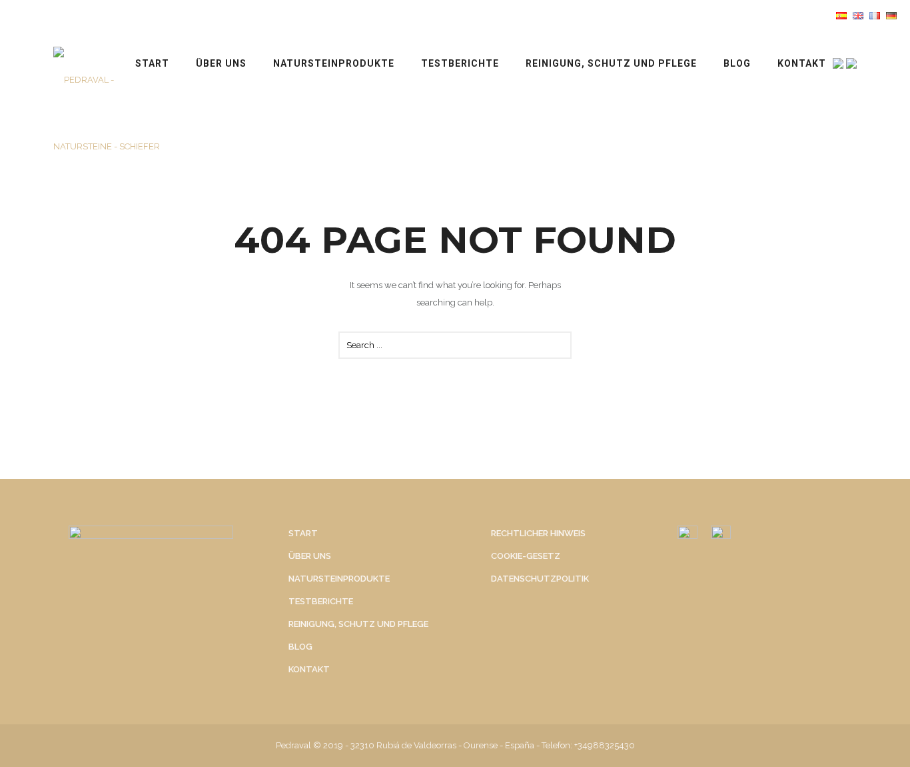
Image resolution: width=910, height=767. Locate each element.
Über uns (221, 63)
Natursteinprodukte (333, 63)
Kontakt (801, 63)
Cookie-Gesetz (525, 556)
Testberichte (460, 63)
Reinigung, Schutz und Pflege (611, 63)
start (152, 63)
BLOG (737, 63)
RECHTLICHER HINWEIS (538, 533)
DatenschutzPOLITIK (540, 579)
